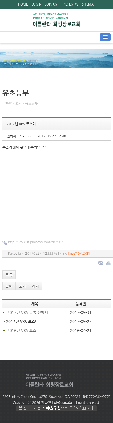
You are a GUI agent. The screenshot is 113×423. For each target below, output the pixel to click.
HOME (23, 4)
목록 (9, 275)
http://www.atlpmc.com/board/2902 (35, 242)
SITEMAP (88, 4)
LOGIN (36, 4)
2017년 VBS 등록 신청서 (27, 312)
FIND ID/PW (69, 4)
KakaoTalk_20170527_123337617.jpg (49, 253)
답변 (9, 286)
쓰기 (22, 286)
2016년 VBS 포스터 (23, 330)
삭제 (35, 286)
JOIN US (51, 4)
